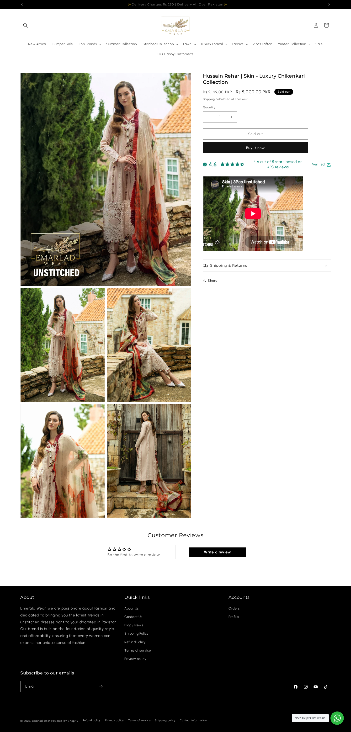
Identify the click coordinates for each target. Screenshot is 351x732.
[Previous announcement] (22, 4)
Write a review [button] (217, 552)
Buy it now (255, 148)
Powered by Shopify (64, 720)
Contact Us (133, 617)
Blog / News (133, 625)
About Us (131, 609)
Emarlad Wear (41, 720)
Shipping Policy (136, 634)
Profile (234, 617)
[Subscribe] (101, 686)
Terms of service (137, 651)
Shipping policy (165, 720)
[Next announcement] (329, 4)
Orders (234, 609)
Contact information (193, 720)
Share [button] (213, 281)
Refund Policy (135, 642)
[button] (25, 25)
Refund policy (92, 720)
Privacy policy (135, 659)
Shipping (209, 99)
